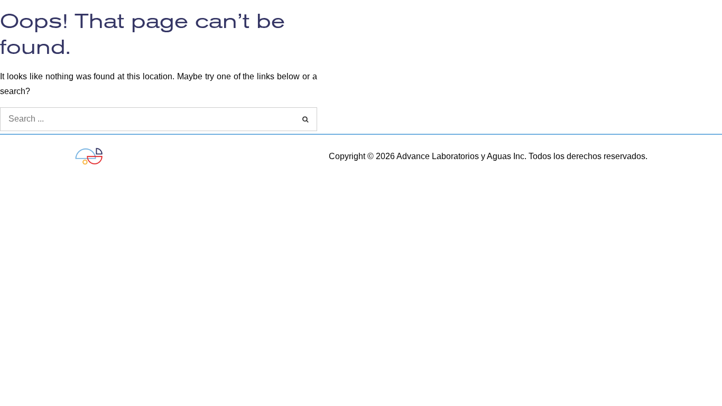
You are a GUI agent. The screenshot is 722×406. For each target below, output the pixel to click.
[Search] (305, 119)
